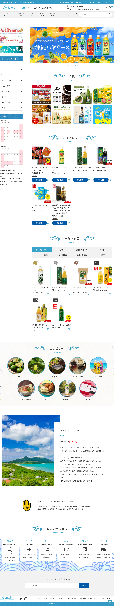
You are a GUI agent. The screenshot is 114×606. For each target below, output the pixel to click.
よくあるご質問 (77, 2)
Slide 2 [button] (72, 65)
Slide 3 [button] (75, 65)
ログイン (54, 2)
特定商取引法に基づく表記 (88, 599)
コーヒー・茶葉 (32, 14)
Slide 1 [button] (68, 65)
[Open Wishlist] (110, 602)
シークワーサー (5, 14)
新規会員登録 (64, 2)
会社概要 (88, 2)
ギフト (77, 14)
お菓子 (61, 14)
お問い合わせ (108, 2)
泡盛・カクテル (21, 14)
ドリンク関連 (43, 14)
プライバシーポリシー (105, 599)
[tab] (68, 65)
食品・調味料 (53, 14)
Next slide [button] (111, 44)
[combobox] (95, 14)
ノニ (14, 14)
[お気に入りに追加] (48, 180)
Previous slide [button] (32, 44)
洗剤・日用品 (69, 14)
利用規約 (97, 2)
